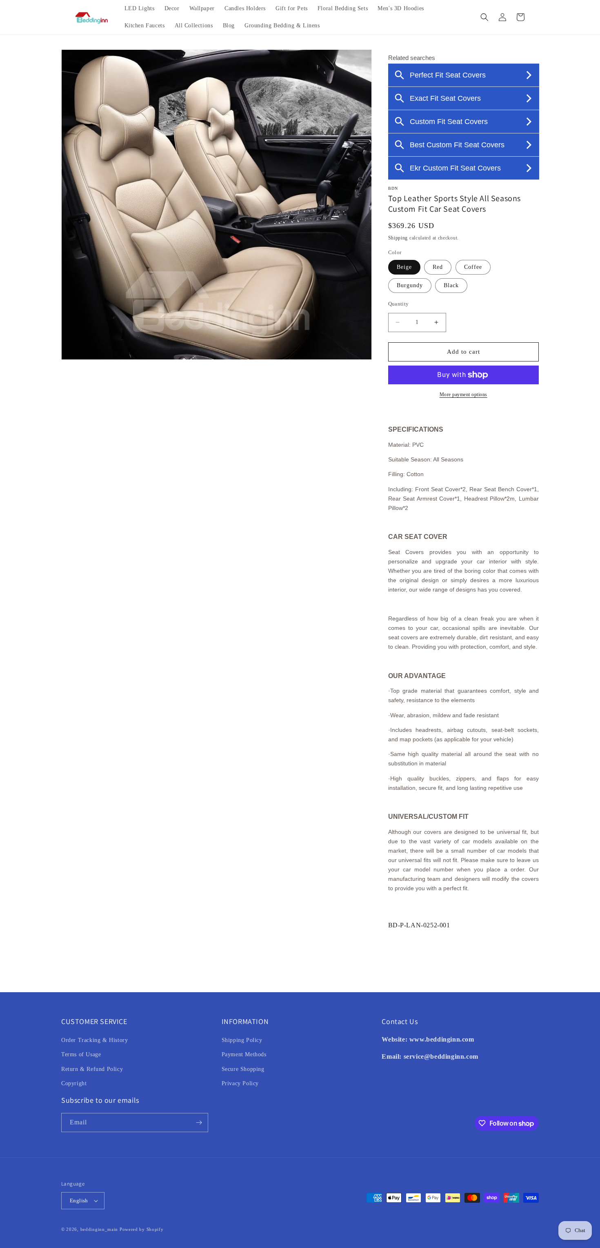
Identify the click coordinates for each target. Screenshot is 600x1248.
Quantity (398, 304)
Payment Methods (244, 1054)
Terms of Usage (81, 1054)
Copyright (74, 1083)
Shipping (398, 238)
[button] (484, 17)
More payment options (463, 394)
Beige (404, 267)
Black (451, 285)
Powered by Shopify (142, 1229)
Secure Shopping (243, 1069)
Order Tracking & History (94, 1040)
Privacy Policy (240, 1083)
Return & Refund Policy (92, 1069)
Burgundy (410, 285)
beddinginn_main (99, 1229)
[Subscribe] (199, 1122)
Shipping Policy (242, 1040)
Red (438, 267)
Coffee (473, 267)
